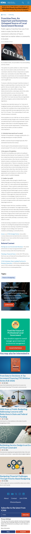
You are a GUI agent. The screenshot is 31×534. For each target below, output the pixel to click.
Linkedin (23, 494)
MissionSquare (15, 502)
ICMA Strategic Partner (13, 234)
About (6, 498)
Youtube (12, 494)
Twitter (16, 494)
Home (4, 14)
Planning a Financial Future (8, 254)
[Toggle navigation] (28, 2)
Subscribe (26, 514)
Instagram (20, 494)
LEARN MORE (9, 304)
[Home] (8, 2)
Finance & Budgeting (8, 277)
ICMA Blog (11, 14)
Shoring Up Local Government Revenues (12, 246)
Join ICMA (23, 498)
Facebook (8, 494)
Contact (14, 498)
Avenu (2, 234)
